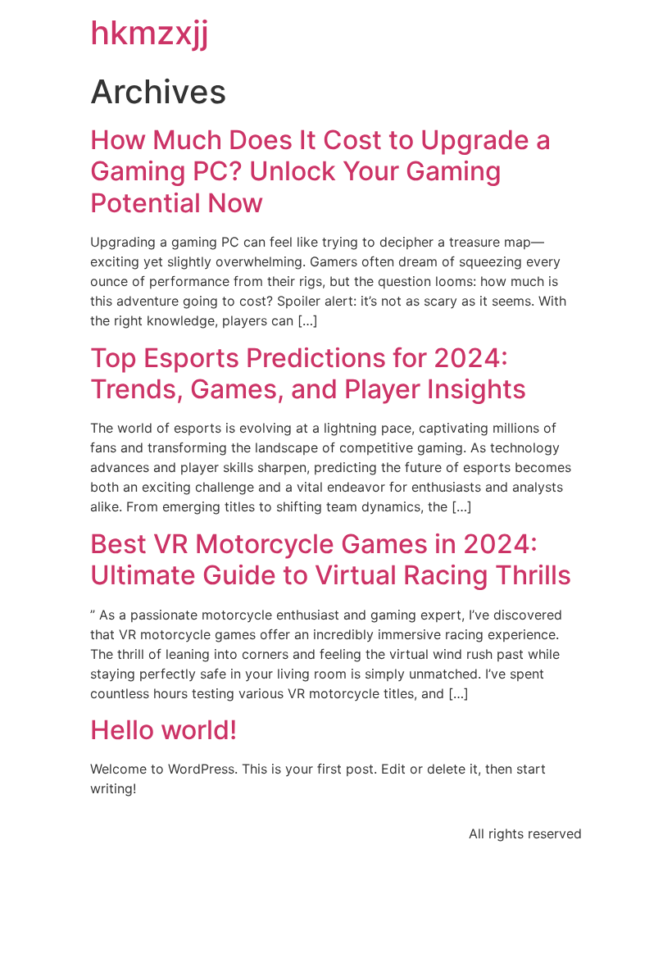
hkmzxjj (149, 32)
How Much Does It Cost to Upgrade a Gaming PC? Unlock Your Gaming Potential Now (320, 171)
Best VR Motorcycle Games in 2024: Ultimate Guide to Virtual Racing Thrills (330, 559)
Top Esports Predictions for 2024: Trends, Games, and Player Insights (308, 373)
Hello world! (163, 730)
